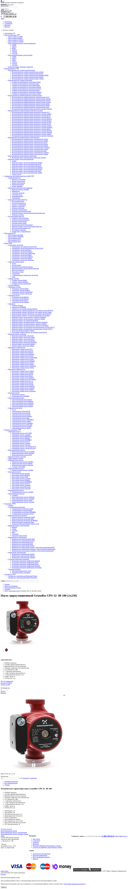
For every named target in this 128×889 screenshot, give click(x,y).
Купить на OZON (6, 683)
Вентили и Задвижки (19, 179)
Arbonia (10, 505)
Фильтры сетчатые (18, 215)
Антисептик (8, 33)
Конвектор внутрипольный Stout (22, 542)
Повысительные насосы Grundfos (22, 470)
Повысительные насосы (16, 468)
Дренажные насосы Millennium (22, 436)
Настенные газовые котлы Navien (22, 384)
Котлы (6, 243)
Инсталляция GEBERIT (16, 236)
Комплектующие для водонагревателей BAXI (26, 164)
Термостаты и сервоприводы (21, 231)
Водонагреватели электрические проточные (22, 156)
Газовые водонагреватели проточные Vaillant (26, 94)
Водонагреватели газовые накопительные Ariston (28, 72)
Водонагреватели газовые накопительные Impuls (27, 77)
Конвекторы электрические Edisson (23, 556)
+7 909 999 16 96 (9, 16)
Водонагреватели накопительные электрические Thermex (30, 152)
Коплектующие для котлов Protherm (23, 344)
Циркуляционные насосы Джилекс (23, 502)
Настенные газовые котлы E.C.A (22, 381)
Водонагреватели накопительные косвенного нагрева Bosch (31, 117)
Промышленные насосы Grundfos (22, 492)
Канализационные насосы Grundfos (23, 451)
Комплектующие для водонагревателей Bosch (26, 166)
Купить (3, 691)
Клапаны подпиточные (19, 209)
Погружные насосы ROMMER (22, 482)
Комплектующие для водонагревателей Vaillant (27, 173)
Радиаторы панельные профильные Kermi (25, 564)
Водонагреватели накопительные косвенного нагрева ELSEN (32, 122)
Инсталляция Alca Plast (15, 235)
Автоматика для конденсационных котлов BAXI (27, 248)
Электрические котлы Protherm (22, 416)
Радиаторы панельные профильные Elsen (25, 562)
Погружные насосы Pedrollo (21, 480)
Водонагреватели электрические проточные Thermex (29, 157)
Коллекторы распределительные (22, 225)
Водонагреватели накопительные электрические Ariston (30, 139)
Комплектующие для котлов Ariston (23, 337)
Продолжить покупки (7, 13)
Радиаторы (7, 504)
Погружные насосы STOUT (21, 483)
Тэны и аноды (16, 174)
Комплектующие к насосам (17, 456)
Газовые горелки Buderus (20, 282)
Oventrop (15, 530)
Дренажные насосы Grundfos (21, 435)
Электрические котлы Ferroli (21, 413)
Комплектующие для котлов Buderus (23, 341)
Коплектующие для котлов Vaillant (23, 346)
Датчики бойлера (13, 285)
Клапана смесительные (19, 221)
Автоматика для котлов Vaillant (22, 258)
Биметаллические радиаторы (17, 515)
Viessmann (15, 534)
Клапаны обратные (18, 208)
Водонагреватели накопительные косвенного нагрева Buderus (32, 119)
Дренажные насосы (14, 431)
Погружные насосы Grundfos (21, 478)
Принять (3, 887)
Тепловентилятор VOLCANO (21, 571)
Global (14, 529)
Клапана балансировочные (20, 220)
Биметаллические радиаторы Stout (23, 522)
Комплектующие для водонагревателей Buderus (27, 167)
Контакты (7, 25)
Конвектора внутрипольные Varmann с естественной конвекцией (33, 551)
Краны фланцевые (18, 184)
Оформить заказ (6, 11)
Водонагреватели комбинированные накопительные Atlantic (31, 99)
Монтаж (7, 27)
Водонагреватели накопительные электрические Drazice (30, 144)
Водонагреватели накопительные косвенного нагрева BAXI (31, 115)
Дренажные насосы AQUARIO (22, 433)
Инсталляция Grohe (14, 238)
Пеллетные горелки (18, 394)
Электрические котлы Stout (20, 418)
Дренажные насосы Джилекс (21, 445)
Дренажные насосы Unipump (21, 443)
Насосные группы (18, 272)
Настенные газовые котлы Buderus (23, 378)
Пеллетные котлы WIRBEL (21, 396)
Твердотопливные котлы (16, 398)
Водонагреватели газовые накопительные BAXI (27, 73)
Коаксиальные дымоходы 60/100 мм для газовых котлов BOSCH (32, 310)
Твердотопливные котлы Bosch (22, 399)
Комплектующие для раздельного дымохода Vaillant (28, 319)
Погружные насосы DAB (20, 477)
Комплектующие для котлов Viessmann (24, 342)
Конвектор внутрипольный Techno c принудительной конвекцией (33, 547)
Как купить (36, 839)
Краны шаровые (17, 186)
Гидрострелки (16, 265)
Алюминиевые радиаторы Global (22, 509)
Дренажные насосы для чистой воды (24, 448)
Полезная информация (40, 855)
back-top (3, 874)
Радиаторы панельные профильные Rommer (26, 566)
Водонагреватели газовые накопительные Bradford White (30, 75)
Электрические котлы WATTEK (22, 425)
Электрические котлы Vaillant (21, 421)
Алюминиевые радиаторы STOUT (23, 514)
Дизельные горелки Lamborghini (22, 292)
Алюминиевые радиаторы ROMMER (24, 512)
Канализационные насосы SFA (22, 455)
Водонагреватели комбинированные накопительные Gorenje (31, 102)
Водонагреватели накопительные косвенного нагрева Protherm (32, 127)
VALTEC (15, 53)
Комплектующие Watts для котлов (23, 336)
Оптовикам (8, 21)
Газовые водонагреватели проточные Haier (26, 90)
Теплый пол (8, 574)
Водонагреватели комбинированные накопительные (25, 95)
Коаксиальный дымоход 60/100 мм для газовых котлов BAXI (31, 314)
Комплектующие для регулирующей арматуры (27, 226)
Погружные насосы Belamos (21, 475)
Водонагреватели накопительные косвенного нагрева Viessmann (32, 136)
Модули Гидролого (18, 270)
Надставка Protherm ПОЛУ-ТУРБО (23, 330)
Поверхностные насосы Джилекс (22, 465)
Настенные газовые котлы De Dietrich (24, 379)
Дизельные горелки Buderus (21, 290)
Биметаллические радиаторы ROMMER (25, 520)
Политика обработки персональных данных (47, 846)
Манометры (16, 191)
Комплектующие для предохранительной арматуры (28, 213)
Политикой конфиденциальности (74, 884)
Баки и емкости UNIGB (15, 41)
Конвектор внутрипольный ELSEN (23, 539)
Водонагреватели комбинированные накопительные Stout (30, 107)
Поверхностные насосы (15, 460)
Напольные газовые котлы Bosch (22, 352)
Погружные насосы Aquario (21, 473)
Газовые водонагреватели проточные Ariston (26, 82)
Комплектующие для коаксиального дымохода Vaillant (29, 324)
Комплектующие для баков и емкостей (20, 67)
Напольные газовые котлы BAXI (22, 351)
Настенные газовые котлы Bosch (22, 376)
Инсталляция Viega (14, 241)
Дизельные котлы (13, 295)
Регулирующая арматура (16, 216)
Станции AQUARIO (18, 467)
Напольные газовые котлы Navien (23, 359)
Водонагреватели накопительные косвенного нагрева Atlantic (31, 114)
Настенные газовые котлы (16, 369)
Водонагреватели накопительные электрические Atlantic (30, 141)
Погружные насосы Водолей (21, 487)
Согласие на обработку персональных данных (47, 847)
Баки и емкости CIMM (15, 36)
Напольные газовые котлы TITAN (23, 362)
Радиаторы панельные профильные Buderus (26, 561)
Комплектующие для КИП (20, 189)
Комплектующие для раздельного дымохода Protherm (29, 317)
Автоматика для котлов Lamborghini (23, 253)
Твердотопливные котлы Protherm (23, 403)
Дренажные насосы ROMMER (22, 440)
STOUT (14, 50)
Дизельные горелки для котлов (22, 293)
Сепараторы (16, 273)
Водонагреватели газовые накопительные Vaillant (28, 78)
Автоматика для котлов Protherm (22, 257)
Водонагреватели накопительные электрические (23, 137)
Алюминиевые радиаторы (16, 507)
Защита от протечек (18, 206)
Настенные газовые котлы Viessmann (24, 391)
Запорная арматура (14, 178)
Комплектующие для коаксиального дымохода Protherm (30, 322)
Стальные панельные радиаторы (18, 559)
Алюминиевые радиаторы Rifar (22, 510)
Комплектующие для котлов (17, 334)
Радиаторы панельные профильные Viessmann (27, 567)
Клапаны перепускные (19, 223)
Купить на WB (5, 684)
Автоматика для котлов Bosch (21, 250)
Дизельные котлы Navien (20, 300)
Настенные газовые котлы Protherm (23, 386)
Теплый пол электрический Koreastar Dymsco (22, 576)
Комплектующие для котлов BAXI (23, 339)
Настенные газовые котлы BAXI (22, 374)
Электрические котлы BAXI (21, 411)
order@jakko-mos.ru (121, 836)
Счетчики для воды (18, 193)
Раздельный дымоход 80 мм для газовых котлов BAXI (29, 332)
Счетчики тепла (17, 194)
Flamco (14, 47)
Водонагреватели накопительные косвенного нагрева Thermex (32, 109)
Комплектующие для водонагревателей (20, 159)
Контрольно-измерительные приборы (20, 188)
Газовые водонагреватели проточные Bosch (26, 85)
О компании (8, 23)
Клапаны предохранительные (21, 211)
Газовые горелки (13, 278)
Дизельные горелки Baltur (20, 288)
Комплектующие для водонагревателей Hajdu (26, 171)
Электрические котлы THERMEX (23, 420)
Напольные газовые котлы (16, 347)
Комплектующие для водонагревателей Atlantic (27, 162)
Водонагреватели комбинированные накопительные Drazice (31, 100)
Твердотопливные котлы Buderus (22, 401)
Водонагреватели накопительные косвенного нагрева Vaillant (31, 134)
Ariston (14, 161)
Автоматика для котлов (15, 245)
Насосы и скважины (11, 430)
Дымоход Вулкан (17, 305)
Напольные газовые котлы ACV (22, 349)
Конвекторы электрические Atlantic (23, 554)
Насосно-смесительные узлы (21, 228)
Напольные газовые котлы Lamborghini (24, 357)
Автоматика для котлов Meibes (22, 255)
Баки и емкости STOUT (15, 40)
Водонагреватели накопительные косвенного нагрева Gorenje (32, 125)
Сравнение (33, 778)
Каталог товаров (8, 30)
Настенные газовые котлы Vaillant (23, 389)
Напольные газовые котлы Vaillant (23, 364)
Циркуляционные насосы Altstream (23, 497)
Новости (35, 859)
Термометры (16, 198)
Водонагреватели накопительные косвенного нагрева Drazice (31, 120)
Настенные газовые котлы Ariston (23, 372)
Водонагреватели (10, 68)
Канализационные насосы (16, 450)
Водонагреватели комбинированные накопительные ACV (30, 97)
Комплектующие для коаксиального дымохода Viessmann (30, 325)
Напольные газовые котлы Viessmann (24, 366)
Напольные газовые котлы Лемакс (23, 367)
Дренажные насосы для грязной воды (24, 446)
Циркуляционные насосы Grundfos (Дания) (14, 834)
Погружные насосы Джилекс (21, 488)
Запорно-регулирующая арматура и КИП (17, 176)
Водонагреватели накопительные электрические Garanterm (31, 147)
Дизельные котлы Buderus (20, 297)
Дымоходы (11, 304)
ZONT (14, 263)
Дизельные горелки (14, 287)
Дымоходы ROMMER (19, 307)
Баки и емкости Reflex (15, 38)
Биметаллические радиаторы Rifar (23, 519)
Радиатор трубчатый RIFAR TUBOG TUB (25, 524)
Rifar (13, 532)
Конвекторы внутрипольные (17, 537)
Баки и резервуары (10, 35)
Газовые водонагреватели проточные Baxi (25, 83)
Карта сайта (4, 871)
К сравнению (8, 681)
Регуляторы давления (19, 230)
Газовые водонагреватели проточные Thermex (27, 92)
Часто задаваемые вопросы (41, 857)
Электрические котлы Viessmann (22, 423)
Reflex (14, 48)
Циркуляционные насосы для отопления (14, 832)
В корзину (26, 778)
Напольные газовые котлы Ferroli (22, 356)
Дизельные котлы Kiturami (20, 299)
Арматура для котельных (16, 262)
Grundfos (15, 495)
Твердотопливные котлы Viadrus (22, 406)
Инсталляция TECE (14, 240)
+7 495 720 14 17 (108, 836)
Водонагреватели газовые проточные (20, 80)
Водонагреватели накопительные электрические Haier (29, 151)
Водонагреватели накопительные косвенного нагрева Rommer (32, 131)
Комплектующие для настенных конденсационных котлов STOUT (33, 327)
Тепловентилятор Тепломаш (21, 572)
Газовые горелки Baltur (19, 280)
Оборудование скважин (15, 458)
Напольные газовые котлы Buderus (23, 354)
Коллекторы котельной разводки (22, 267)
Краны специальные (18, 181)
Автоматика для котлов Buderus (22, 251)
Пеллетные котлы (14, 393)
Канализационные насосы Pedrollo (23, 453)
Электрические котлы (15, 408)
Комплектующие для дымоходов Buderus (25, 320)
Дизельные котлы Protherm (20, 302)
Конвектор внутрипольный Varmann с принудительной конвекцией (33, 549)
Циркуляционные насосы (16, 493)
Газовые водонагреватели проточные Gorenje (26, 89)
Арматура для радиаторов (20, 218)
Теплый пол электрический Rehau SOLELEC (22, 577)
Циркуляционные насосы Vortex (22, 500)
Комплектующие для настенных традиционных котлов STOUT (32, 329)
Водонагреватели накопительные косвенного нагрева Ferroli (31, 124)
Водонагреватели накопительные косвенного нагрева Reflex (31, 129)
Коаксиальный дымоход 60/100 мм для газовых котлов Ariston (32, 312)
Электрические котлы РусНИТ (22, 426)
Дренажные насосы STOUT (21, 441)
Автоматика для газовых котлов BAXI (24, 246)
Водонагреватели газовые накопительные (21, 70)
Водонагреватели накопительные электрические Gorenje (30, 149)
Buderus (14, 527)
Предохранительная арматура (17, 199)
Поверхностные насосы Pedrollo (22, 463)
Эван (13, 277)
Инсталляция (8, 233)
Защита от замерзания (19, 204)
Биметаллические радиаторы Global (23, 517)
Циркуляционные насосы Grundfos (23, 498)
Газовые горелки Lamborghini (21, 283)
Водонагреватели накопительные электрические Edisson (30, 146)
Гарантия (36, 842)
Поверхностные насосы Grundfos (22, 462)
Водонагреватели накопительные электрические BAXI (29, 142)
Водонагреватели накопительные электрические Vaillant (30, 154)
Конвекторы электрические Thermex (23, 557)
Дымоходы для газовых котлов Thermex (24, 309)
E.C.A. (14, 409)
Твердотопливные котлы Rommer (22, 404)
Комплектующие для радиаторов (18, 525)
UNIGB (14, 52)
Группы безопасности (19, 203)
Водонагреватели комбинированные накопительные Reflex (31, 105)
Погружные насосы (14, 472)
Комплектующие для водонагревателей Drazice (27, 169)
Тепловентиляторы (14, 569)
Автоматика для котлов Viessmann (23, 260)
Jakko (2, 18)
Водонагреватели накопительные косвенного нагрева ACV (31, 112)
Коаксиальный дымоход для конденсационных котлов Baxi (31, 315)
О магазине (36, 840)
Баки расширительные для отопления (20, 55)
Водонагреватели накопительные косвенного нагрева (25, 110)
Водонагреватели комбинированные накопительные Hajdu (31, 104)
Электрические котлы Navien (21, 414)
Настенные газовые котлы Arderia (23, 371)
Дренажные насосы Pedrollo (21, 438)
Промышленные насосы (16, 490)
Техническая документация (41, 854)
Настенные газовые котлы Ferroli (22, 383)
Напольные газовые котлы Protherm (23, 361)
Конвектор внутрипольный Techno (23, 546)
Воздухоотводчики (18, 201)
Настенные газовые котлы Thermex (23, 388)
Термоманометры (17, 196)
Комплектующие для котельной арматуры (25, 268)
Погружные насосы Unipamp (21, 485)
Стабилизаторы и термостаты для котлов (25, 275)
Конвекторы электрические (17, 552)
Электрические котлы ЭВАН (21, 428)
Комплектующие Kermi (19, 535)
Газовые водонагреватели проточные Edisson (26, 87)
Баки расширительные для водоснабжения (21, 43)
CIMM (14, 45)
